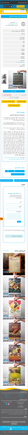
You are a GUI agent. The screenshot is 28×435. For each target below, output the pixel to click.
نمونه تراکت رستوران (14, 158)
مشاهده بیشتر (6, 251)
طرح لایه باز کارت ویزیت (14, 421)
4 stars (18, 95)
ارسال (19, 221)
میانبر (1, 219)
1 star (15, 95)
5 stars (20, 95)
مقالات (21, 397)
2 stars (16, 95)
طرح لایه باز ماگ (14, 423)
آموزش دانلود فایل (21, 101)
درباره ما (7, 395)
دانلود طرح (13, 91)
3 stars (17, 95)
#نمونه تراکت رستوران (19, 171)
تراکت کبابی (7, 158)
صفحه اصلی (21, 394)
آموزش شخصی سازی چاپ (8, 101)
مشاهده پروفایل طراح (13, 24)
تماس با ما (7, 397)
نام (20, 202)
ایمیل (20, 206)
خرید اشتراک (19, 6)
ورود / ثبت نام (7, 6)
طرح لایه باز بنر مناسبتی (6, 421)
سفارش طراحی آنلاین (5, 2)
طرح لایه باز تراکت (22, 421)
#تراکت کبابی (11, 171)
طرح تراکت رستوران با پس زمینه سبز (17, 159)
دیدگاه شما (18, 212)
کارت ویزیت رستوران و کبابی (21, 180)
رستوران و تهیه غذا (20, 62)
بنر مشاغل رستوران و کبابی (6, 180)
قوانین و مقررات (7, 394)
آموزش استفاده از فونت (14, 105)
